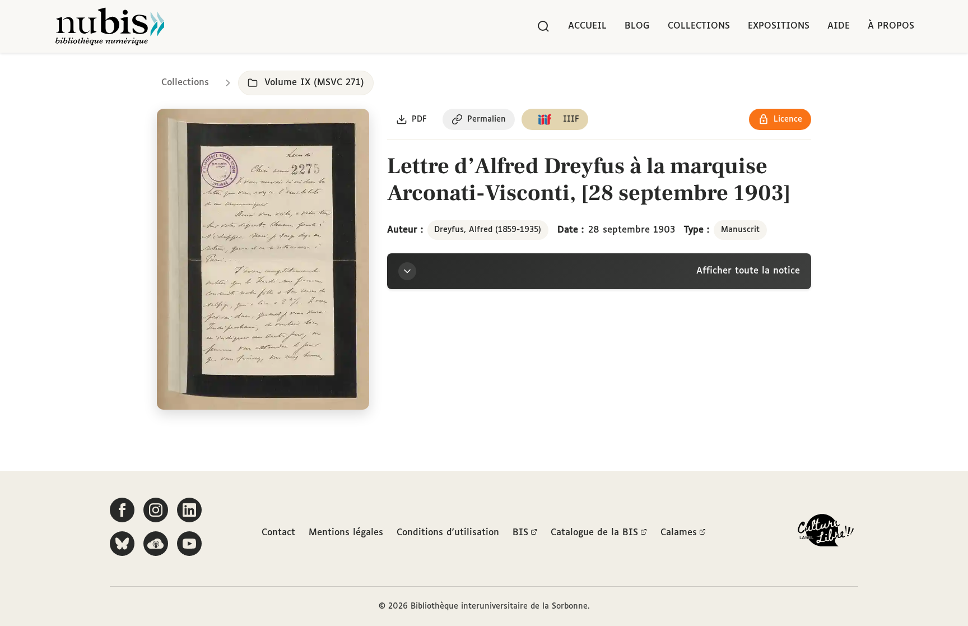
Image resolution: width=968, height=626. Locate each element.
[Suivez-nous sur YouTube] (189, 543)
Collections (699, 26)
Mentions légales (346, 532)
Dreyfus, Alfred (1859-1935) (487, 230)
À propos (891, 26)
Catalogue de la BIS (594, 532)
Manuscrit (740, 230)
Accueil (587, 26)
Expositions (778, 26)
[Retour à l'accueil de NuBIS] (110, 26)
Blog (637, 26)
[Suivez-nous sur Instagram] (155, 510)
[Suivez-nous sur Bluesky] (122, 543)
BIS (520, 532)
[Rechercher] (543, 26)
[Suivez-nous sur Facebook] (122, 510)
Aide (838, 26)
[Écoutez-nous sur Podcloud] (155, 543)
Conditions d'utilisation (448, 532)
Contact (278, 532)
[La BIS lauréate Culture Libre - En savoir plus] (825, 533)
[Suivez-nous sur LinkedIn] (189, 510)
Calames (678, 532)
